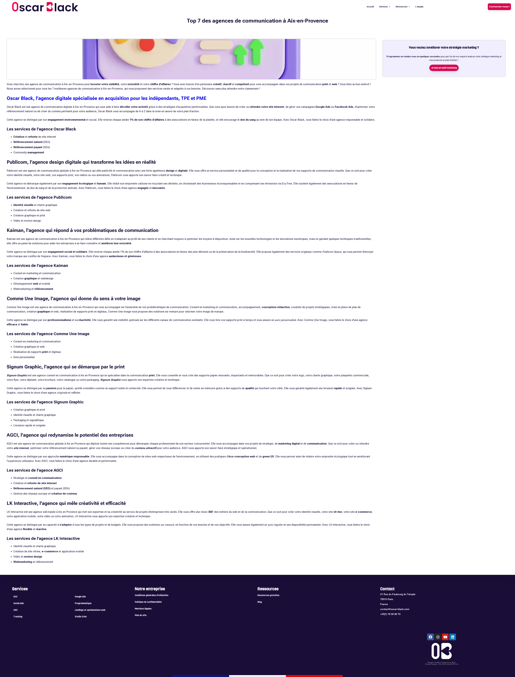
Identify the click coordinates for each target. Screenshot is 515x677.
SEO (15, 597)
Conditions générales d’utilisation (151, 595)
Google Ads (80, 597)
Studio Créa (81, 617)
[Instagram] (438, 637)
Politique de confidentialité (148, 602)
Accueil (370, 6)
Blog (260, 602)
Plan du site (140, 615)
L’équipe (419, 6)
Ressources (401, 6)
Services (383, 6)
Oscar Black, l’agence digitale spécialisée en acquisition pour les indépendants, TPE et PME (106, 98)
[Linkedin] (452, 637)
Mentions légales (143, 609)
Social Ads (18, 603)
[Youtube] (445, 637)
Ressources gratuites (268, 595)
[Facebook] (430, 637)
